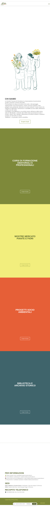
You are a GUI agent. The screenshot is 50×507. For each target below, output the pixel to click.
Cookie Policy (8, 499)
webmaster (42, 503)
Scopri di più (25, 121)
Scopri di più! (25, 30)
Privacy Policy (15, 499)
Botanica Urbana (25, 17)
